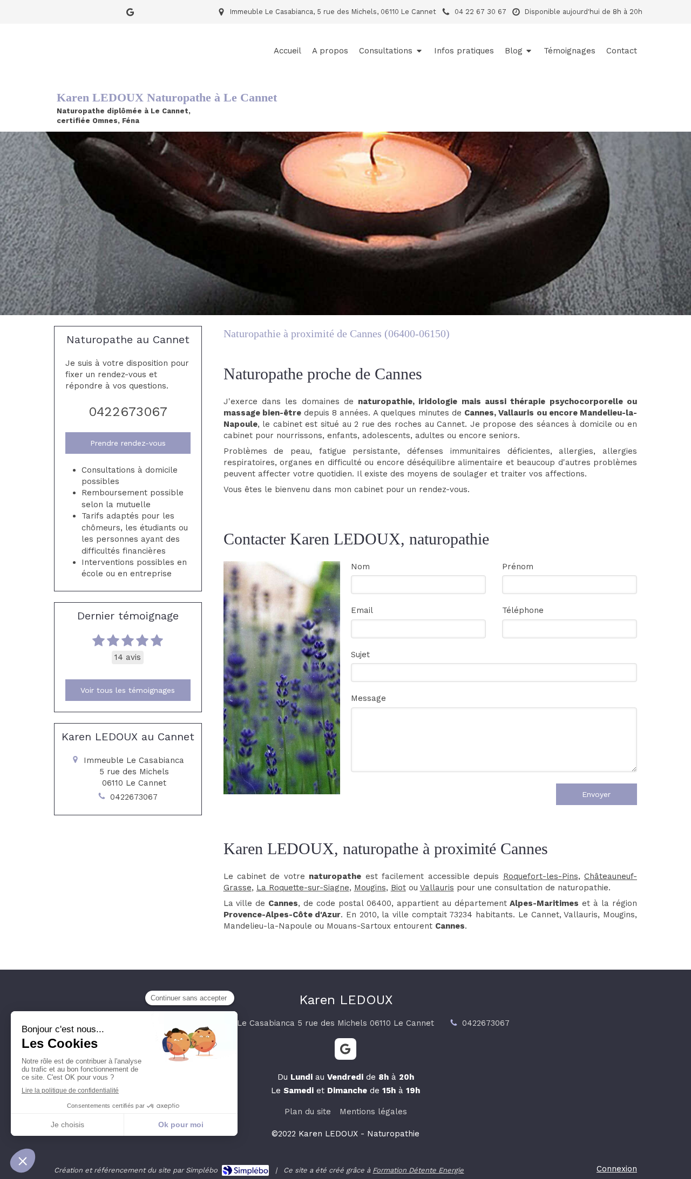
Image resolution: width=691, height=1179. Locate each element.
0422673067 (128, 411)
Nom (360, 566)
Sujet (360, 654)
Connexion (617, 1169)
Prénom (517, 566)
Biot (398, 887)
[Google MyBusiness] (130, 14)
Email (362, 610)
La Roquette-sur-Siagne (302, 887)
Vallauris (437, 887)
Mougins (370, 887)
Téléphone (523, 610)
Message (368, 698)
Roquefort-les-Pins (540, 876)
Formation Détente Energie (418, 1170)
